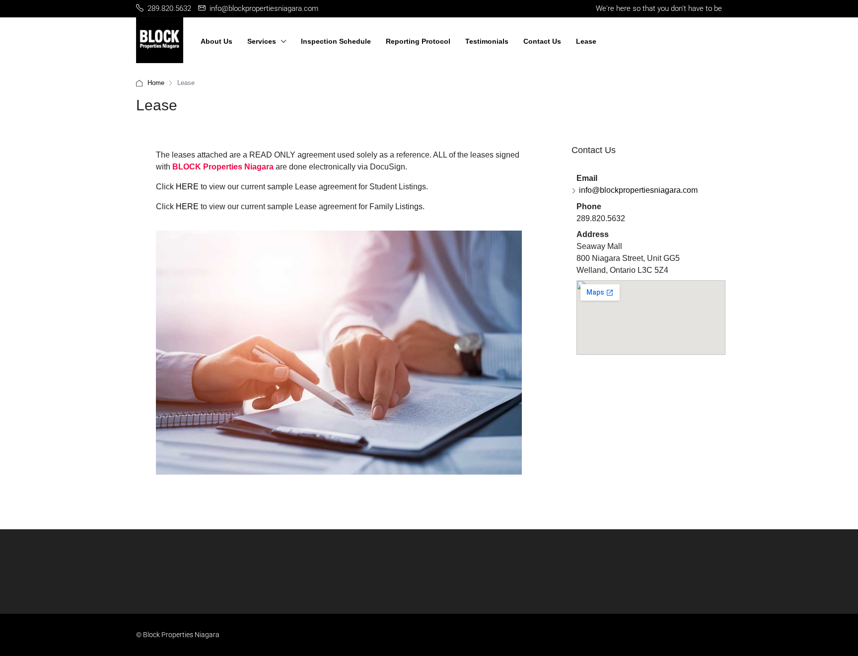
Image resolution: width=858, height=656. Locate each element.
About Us (216, 41)
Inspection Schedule (336, 41)
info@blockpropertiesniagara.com (638, 190)
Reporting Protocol (418, 41)
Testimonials (486, 41)
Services (261, 41)
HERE (187, 186)
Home (155, 82)
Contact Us (542, 41)
